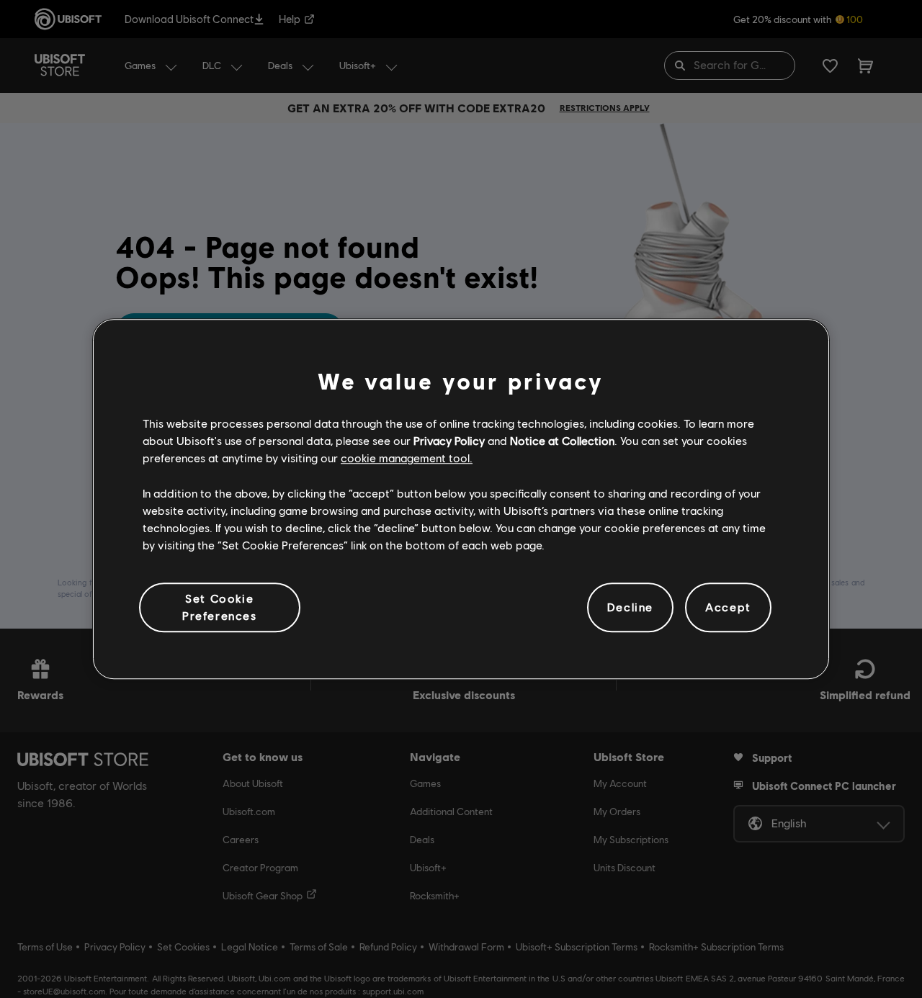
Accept (728, 607)
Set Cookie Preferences (219, 606)
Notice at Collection (562, 440)
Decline (630, 607)
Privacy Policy (449, 440)
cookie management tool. (407, 458)
